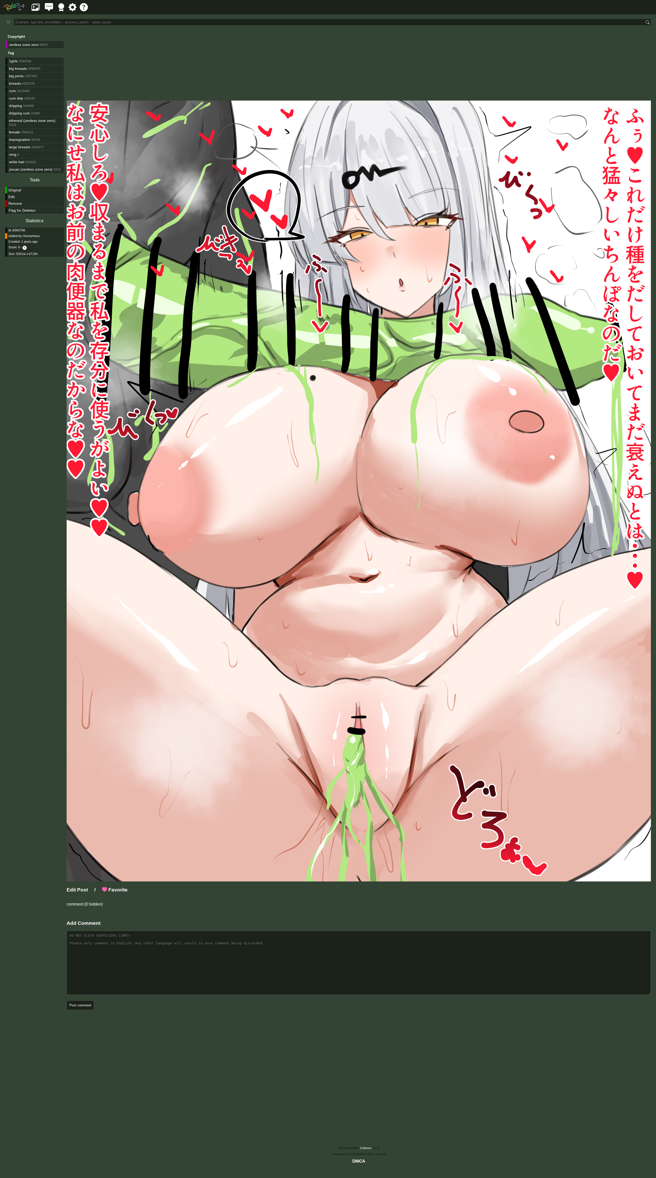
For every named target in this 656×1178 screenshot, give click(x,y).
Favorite (117, 889)
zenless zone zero (23, 45)
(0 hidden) (93, 904)
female (14, 132)
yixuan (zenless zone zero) (31, 169)
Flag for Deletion (22, 210)
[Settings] (72, 10)
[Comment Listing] (49, 10)
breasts (15, 83)
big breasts (18, 68)
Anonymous (31, 236)
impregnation (19, 140)
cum (12, 91)
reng (12, 154)
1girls (13, 61)
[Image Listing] (36, 10)
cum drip (16, 98)
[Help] (84, 10)
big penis (16, 76)
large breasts (19, 147)
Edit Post (77, 889)
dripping (15, 106)
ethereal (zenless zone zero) (32, 121)
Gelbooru (366, 1148)
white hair (17, 162)
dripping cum (19, 113)
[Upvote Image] (25, 247)
